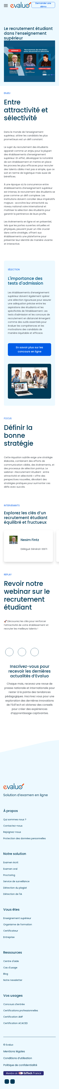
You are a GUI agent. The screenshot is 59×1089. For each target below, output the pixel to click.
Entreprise (9, 937)
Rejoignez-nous (12, 832)
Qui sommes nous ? (14, 819)
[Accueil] (20, 4)
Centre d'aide (11, 961)
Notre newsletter (12, 980)
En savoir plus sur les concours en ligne (29, 350)
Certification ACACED (15, 1023)
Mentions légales (14, 1051)
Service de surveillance (16, 881)
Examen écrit (10, 862)
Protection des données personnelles (24, 838)
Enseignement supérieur (17, 918)
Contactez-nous (12, 825)
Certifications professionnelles (20, 1010)
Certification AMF (13, 1016)
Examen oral (10, 869)
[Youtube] (12, 1081)
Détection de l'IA (12, 894)
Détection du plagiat (15, 887)
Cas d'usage (10, 967)
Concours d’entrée (14, 1004)
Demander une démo (43, 5)
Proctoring (9, 875)
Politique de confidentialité (20, 1065)
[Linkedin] (7, 1081)
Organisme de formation (17, 924)
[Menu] (6, 5)
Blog (5, 973)
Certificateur (10, 930)
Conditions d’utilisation (17, 1058)
